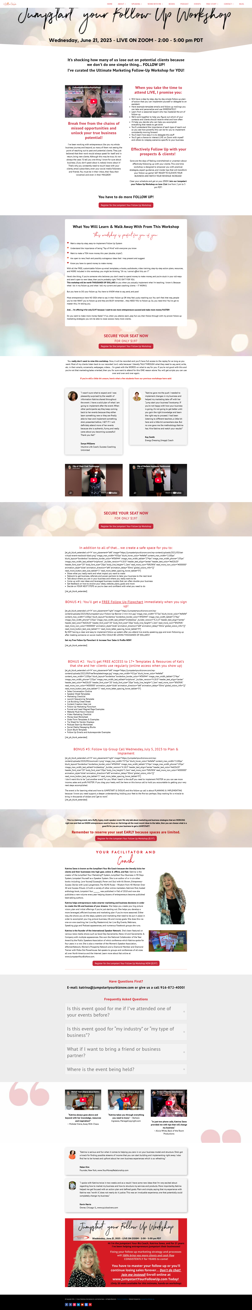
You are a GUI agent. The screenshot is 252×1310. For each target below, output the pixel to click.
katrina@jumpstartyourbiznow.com (107, 987)
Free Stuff (211, 4)
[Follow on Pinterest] (90, 1304)
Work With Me (154, 4)
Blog (241, 4)
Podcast (184, 4)
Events (197, 4)
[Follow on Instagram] (74, 1304)
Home (109, 4)
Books (172, 4)
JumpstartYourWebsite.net (147, 1299)
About (121, 4)
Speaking (136, 4)
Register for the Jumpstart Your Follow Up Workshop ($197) (126, 838)
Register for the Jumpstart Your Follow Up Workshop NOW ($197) (126, 963)
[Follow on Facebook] (66, 1304)
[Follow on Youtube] (82, 1304)
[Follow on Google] (86, 1304)
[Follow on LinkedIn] (78, 1304)
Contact (228, 4)
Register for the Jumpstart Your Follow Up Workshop (126, 205)
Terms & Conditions (122, 1299)
